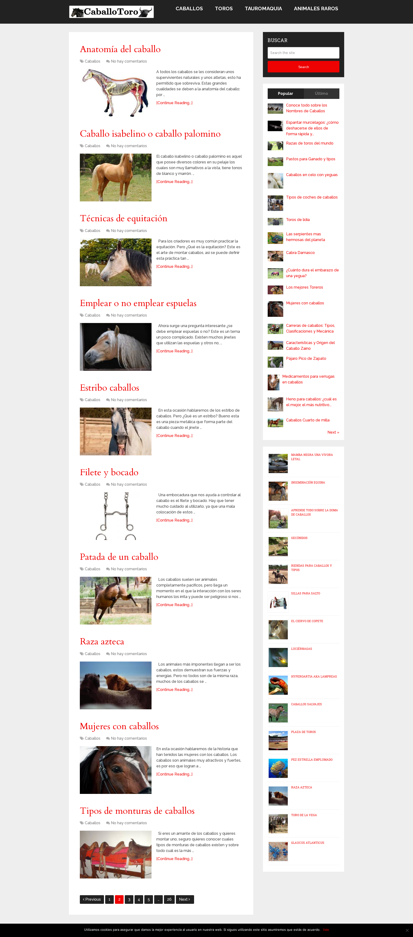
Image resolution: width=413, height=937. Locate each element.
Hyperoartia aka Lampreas (314, 676)
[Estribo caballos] (116, 431)
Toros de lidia (298, 219)
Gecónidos (299, 538)
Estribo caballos (109, 388)
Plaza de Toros (303, 732)
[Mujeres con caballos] (116, 770)
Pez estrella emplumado (311, 759)
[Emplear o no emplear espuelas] (116, 347)
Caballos (189, 8)
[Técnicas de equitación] (116, 262)
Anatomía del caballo (120, 49)
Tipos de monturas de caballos (137, 811)
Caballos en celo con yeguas (312, 174)
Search (303, 67)
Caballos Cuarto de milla (308, 420)
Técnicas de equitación (124, 218)
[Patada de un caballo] (116, 601)
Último (321, 93)
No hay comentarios (129, 61)
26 (169, 899)
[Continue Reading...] (174, 103)
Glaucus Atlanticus (307, 843)
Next (184, 899)
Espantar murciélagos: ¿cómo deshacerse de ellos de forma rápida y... (312, 128)
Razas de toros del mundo (309, 143)
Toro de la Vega (304, 815)
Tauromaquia (263, 8)
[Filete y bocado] (116, 516)
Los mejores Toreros (304, 287)
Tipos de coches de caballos (312, 197)
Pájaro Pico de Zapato (306, 358)
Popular (285, 93)
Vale (326, 930)
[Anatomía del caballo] (116, 93)
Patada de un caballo (119, 557)
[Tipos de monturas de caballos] (116, 854)
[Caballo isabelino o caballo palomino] (116, 177)
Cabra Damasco (300, 252)
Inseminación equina (308, 482)
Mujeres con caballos (119, 726)
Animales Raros (316, 8)
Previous (93, 899)
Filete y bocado (109, 472)
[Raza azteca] (116, 685)
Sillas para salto (305, 593)
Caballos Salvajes (306, 704)
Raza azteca (102, 641)
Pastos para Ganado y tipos (310, 159)
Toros (224, 8)
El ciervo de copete (307, 621)
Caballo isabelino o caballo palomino (150, 134)
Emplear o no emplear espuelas (138, 303)
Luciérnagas (301, 649)
